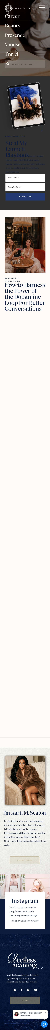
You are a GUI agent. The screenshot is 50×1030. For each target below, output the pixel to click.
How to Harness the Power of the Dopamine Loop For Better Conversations (25, 297)
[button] (42, 7)
